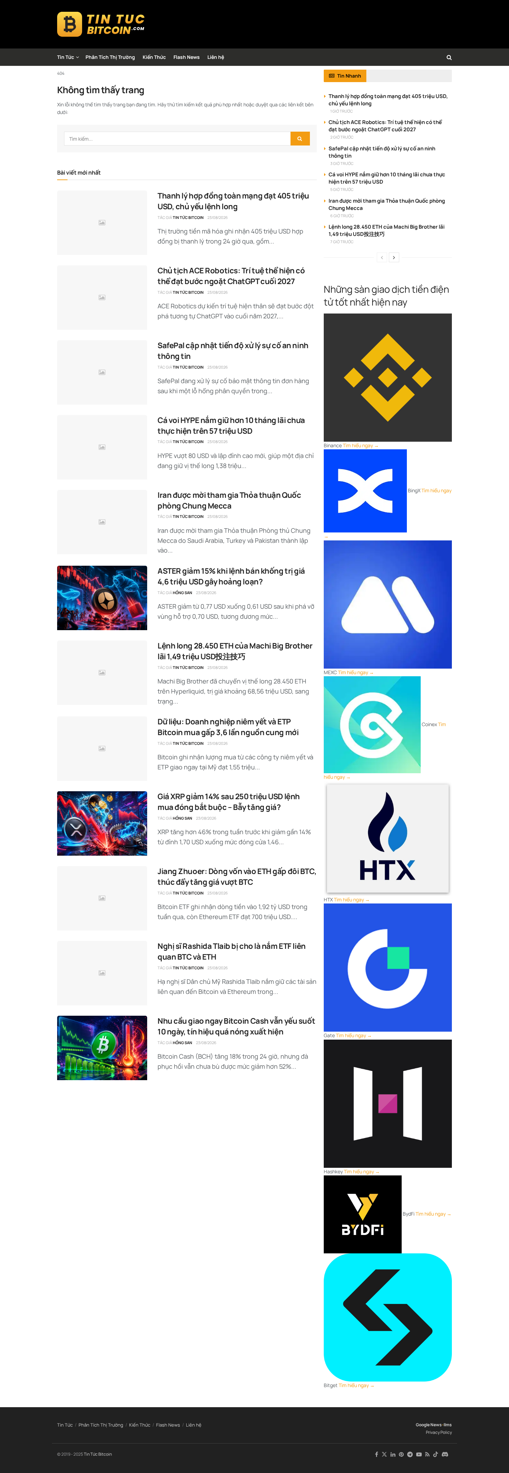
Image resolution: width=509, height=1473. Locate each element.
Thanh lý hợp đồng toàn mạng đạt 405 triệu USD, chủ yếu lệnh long (233, 201)
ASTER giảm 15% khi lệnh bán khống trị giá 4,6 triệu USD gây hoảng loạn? (231, 576)
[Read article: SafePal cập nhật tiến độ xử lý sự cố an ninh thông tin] (102, 372)
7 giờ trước (342, 241)
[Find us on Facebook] (376, 1454)
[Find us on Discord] (444, 1454)
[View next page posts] (394, 257)
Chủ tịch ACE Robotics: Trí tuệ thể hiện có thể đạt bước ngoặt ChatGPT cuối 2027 (231, 275)
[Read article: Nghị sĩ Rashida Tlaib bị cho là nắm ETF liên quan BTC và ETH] (102, 973)
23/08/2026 (217, 217)
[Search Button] (449, 57)
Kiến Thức (154, 57)
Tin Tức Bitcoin (188, 217)
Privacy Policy (439, 1432)
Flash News (186, 57)
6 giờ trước (342, 215)
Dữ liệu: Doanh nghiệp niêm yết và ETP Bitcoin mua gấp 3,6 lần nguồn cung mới (228, 727)
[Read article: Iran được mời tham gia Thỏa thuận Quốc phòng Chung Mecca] (102, 522)
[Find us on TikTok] (435, 1454)
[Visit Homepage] (101, 24)
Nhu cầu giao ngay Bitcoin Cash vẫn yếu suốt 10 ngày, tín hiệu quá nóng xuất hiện (236, 1026)
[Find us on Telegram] (410, 1454)
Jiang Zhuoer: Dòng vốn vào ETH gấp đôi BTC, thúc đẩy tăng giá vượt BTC (237, 876)
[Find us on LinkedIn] (393, 1454)
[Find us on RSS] (427, 1454)
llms (448, 1425)
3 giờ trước (342, 163)
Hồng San (182, 592)
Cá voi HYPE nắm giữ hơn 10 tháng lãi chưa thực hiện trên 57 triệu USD (231, 425)
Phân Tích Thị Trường (110, 57)
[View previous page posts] (382, 257)
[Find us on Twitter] (384, 1454)
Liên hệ (215, 57)
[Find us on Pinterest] (401, 1454)
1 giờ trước (341, 111)
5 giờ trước (342, 189)
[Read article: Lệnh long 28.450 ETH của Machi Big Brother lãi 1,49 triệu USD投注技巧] (102, 673)
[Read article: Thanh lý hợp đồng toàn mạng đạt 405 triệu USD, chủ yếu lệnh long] (102, 223)
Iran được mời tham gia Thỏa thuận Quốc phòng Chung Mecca (229, 500)
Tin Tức (65, 57)
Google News (429, 1425)
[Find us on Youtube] (419, 1454)
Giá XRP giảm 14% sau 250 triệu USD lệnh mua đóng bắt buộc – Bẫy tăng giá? (229, 801)
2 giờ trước (342, 137)
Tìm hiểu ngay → (361, 445)
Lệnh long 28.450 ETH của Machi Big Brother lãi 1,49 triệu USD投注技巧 (235, 651)
